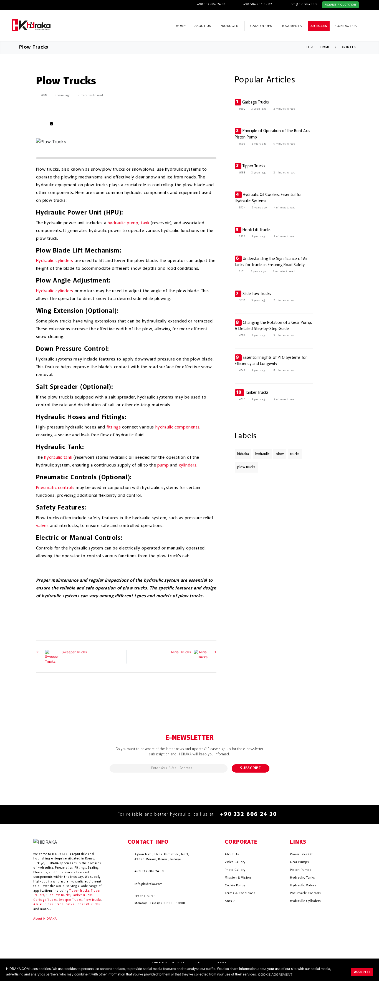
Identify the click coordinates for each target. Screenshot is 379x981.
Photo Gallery (235, 870)
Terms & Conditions (240, 893)
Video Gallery (235, 862)
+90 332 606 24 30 (211, 4)
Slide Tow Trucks (256, 294)
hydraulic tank (58, 457)
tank (145, 223)
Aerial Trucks (181, 652)
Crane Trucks (64, 904)
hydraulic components (177, 427)
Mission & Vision (238, 877)
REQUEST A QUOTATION (340, 4)
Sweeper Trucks (74, 652)
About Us (232, 854)
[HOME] (31, 24)
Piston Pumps (300, 870)
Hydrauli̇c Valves (303, 885)
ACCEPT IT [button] (362, 972)
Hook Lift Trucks (256, 230)
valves (42, 526)
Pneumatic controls (55, 488)
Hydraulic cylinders (54, 261)
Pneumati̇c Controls (305, 893)
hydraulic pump (123, 223)
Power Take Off (301, 854)
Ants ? (229, 901)
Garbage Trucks (255, 102)
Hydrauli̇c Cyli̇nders (305, 901)
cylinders (188, 465)
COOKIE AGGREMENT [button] (275, 974)
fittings (114, 427)
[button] (368, 25)
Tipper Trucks (253, 166)
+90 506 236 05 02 (257, 4)
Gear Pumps (299, 862)
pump (163, 465)
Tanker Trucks (257, 393)
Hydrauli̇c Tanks (302, 877)
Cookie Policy (235, 885)
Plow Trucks (93, 900)
